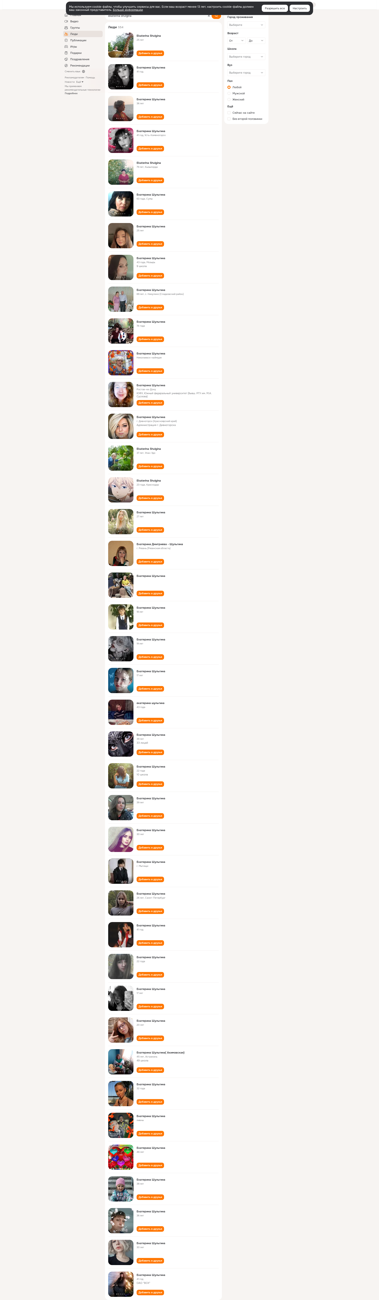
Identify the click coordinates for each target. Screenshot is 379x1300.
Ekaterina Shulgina (149, 35)
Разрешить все (275, 8)
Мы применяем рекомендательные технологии (82, 90)
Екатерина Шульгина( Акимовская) (161, 1052)
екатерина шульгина (150, 703)
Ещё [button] (78, 81)
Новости (70, 81)
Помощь (90, 77)
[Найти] (216, 16)
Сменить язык (72, 71)
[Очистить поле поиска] (209, 16)
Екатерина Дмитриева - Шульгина (160, 544)
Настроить (300, 8)
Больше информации (128, 10)
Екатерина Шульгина (151, 67)
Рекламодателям (74, 77)
